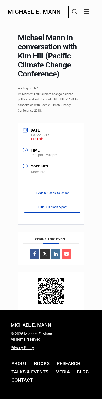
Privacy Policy (22, 347)
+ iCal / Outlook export (52, 207)
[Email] (66, 254)
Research (68, 363)
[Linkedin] (55, 254)
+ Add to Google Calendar (52, 193)
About (19, 363)
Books (42, 363)
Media (63, 372)
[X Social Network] (45, 254)
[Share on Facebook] (34, 254)
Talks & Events (29, 372)
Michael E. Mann (34, 12)
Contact (22, 380)
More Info (38, 172)
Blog (83, 372)
